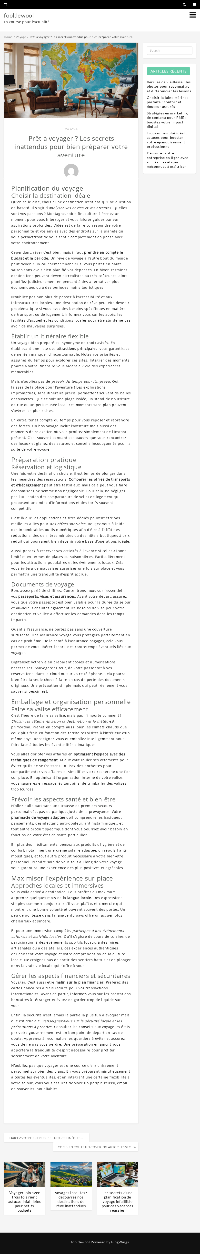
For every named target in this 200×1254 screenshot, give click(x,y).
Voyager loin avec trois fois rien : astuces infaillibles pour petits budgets (24, 1201)
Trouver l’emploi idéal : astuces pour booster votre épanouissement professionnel (167, 140)
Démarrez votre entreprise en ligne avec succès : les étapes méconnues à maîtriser (167, 159)
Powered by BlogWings (110, 1242)
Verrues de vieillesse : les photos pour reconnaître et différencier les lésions (169, 86)
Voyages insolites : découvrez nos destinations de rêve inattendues (71, 1199)
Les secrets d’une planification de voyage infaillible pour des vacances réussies (117, 1201)
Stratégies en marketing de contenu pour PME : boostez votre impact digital (167, 120)
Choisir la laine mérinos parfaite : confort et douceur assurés (168, 101)
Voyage (71, 128)
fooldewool (19, 15)
